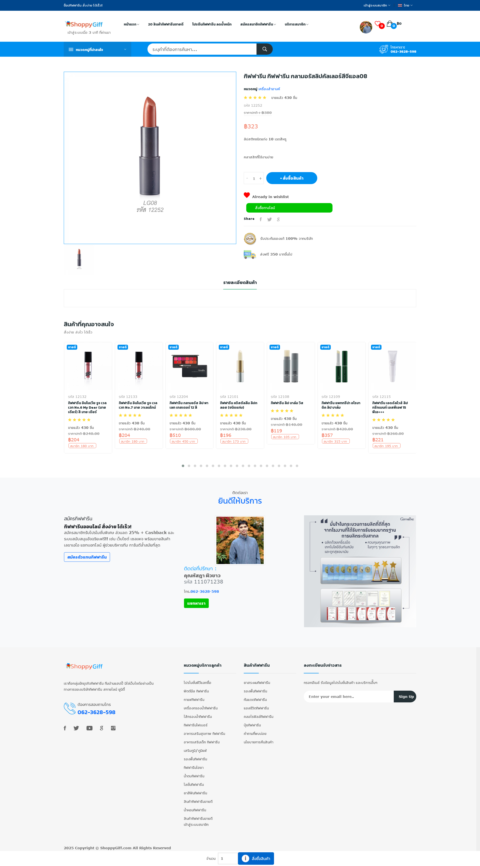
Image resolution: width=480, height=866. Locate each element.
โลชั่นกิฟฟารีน (194, 784)
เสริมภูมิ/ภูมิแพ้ (195, 750)
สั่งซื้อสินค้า (261, 858)
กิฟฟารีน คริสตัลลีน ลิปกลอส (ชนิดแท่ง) (238, 405)
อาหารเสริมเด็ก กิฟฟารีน (202, 742)
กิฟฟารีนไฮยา (194, 767)
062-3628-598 (403, 51)
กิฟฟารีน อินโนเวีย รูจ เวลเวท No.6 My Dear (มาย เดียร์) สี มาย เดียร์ (87, 407)
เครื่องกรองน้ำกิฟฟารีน (201, 708)
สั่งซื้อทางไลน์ (265, 208)
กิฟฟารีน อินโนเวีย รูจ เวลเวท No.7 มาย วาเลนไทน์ (138, 405)
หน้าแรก (130, 24)
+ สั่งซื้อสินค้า (292, 178)
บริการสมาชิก (295, 24)
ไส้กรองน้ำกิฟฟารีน (198, 716)
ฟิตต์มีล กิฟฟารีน (196, 691)
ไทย (406, 5)
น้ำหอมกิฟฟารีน (195, 810)
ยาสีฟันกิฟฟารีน (195, 793)
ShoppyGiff (111, 848)
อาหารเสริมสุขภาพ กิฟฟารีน (204, 733)
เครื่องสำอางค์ (268, 89)
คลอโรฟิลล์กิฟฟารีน (258, 716)
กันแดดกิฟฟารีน (255, 699)
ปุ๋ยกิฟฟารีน (252, 725)
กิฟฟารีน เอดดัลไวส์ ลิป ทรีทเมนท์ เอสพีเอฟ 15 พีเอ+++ (390, 407)
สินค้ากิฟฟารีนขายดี (198, 801)
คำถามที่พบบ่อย (255, 733)
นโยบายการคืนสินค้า (258, 742)
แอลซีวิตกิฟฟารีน (256, 708)
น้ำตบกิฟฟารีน (194, 776)
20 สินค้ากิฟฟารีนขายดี (166, 24)
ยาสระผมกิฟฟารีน (257, 682)
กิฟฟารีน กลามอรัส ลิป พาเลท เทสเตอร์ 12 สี (189, 405)
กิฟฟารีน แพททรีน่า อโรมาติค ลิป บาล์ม (341, 405)
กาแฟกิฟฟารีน (194, 699)
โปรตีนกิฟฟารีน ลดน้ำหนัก (212, 24)
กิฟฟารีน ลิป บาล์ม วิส (287, 403)
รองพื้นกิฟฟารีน (195, 759)
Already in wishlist (270, 197)
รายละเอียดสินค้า (240, 283)
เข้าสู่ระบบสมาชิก (375, 5)
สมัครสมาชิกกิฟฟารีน (257, 24)
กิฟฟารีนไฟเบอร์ (196, 725)
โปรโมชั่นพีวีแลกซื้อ (197, 682)
